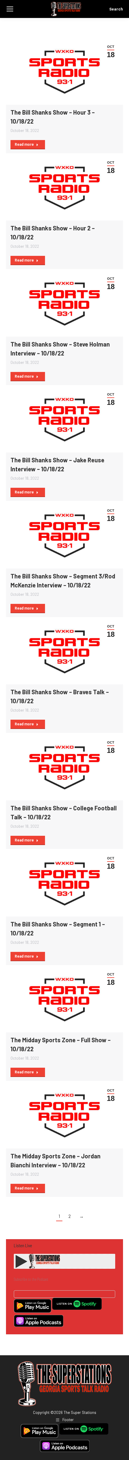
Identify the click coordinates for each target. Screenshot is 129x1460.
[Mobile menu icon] (10, 9)
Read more (24, 144)
